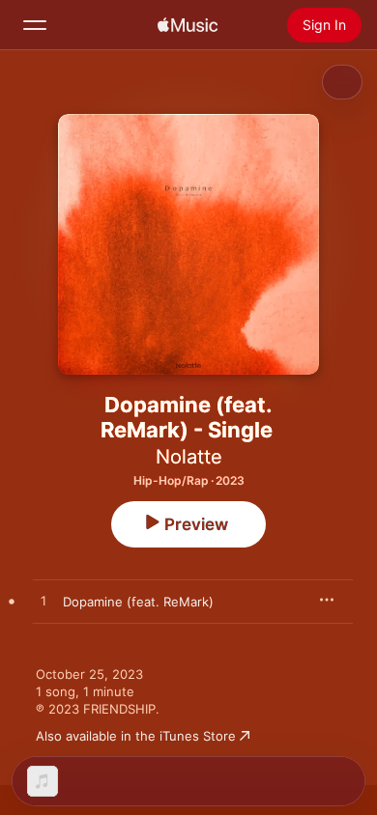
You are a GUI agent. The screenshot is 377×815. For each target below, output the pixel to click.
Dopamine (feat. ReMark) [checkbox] (138, 601)
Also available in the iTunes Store (136, 736)
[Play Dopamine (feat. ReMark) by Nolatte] (43, 601)
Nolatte (189, 456)
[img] (188, 25)
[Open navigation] (35, 25)
